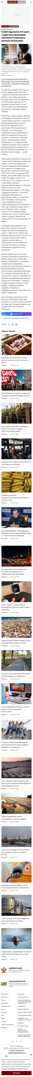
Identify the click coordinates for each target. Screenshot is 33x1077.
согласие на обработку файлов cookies (14, 1069)
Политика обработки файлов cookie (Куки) (24, 1035)
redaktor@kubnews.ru (17, 1053)
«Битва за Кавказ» (23, 997)
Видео (3, 1018)
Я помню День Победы (24, 1015)
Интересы (5, 26)
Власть (3, 1000)
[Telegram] (12, 324)
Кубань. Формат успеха (25, 1012)
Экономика (4, 1003)
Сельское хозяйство (7, 1024)
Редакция (21, 1023)
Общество (4, 997)
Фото (2, 1015)
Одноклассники (16, 1041)
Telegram (20, 1041)
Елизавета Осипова (7, 29)
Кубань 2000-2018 (23, 1009)
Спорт (3, 1009)
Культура (4, 1012)
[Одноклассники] (8, 324)
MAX (27, 318)
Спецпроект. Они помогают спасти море (24, 1019)
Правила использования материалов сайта (23, 1030)
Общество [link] (4, 398)
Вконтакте (12, 1041)
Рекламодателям (23, 1026)
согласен (16, 1073)
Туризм (3, 1021)
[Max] (16, 324)
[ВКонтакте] (4, 324)
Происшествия (5, 1006)
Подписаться (18, 314)
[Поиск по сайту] (31, 2)
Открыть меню (2, 2)
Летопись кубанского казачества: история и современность (24, 1001)
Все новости (4, 994)
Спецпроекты (22, 1006)
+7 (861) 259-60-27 (16, 1050)
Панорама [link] (4, 365)
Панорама (21, 994)
